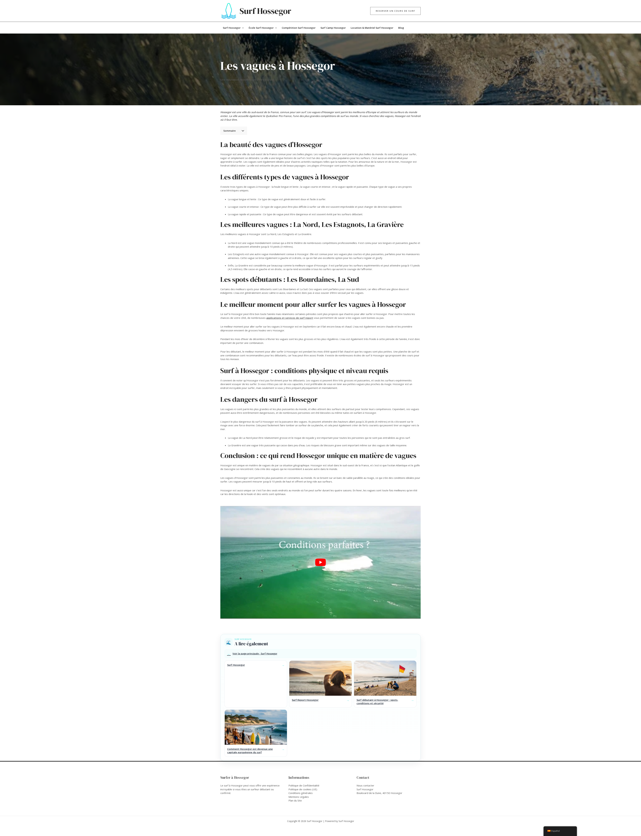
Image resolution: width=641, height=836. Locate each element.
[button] (395, 11)
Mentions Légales (298, 796)
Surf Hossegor (265, 11)
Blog (401, 27)
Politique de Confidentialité (303, 785)
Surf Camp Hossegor (333, 27)
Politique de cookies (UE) (302, 789)
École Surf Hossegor (261, 27)
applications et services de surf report (289, 317)
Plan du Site (295, 800)
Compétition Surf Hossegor (298, 27)
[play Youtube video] (320, 562)
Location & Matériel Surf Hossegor (372, 27)
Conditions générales (300, 793)
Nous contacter (365, 785)
